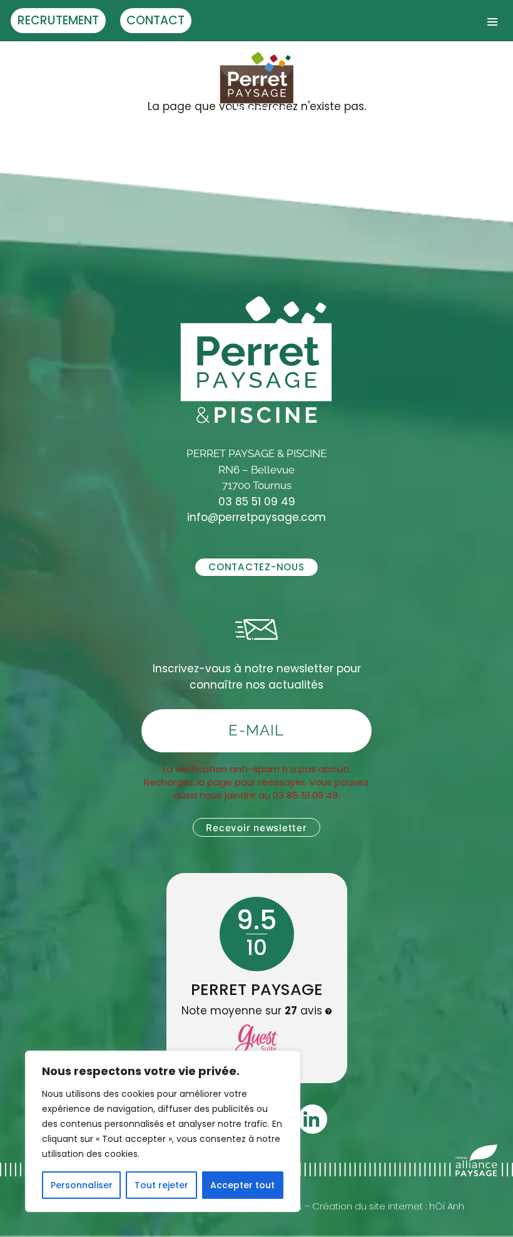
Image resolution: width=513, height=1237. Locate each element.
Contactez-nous (256, 566)
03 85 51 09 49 (256, 501)
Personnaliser (82, 1185)
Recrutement (58, 20)
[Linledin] (312, 1119)
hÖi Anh (446, 1206)
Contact (155, 20)
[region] (162, 1131)
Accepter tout (242, 1185)
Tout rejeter (161, 1185)
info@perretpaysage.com (256, 517)
